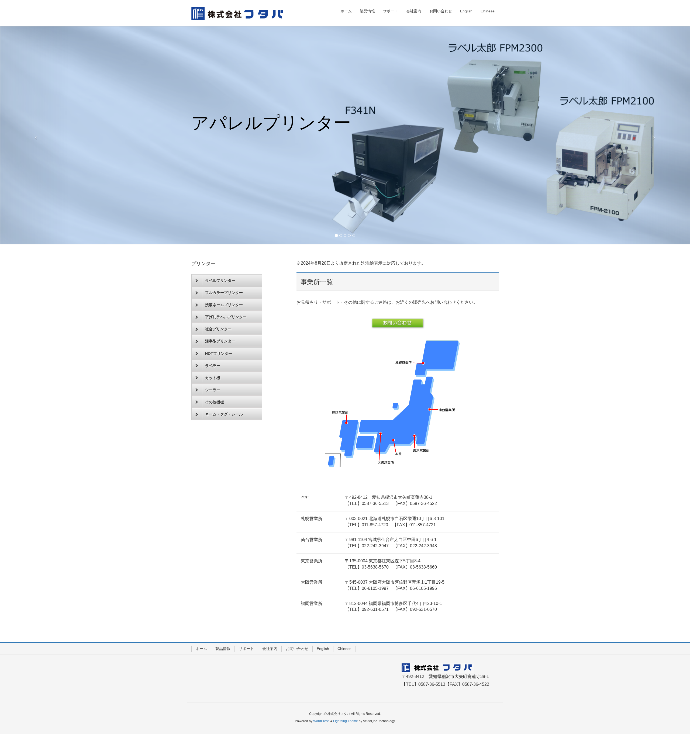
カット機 (212, 378)
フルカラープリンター (224, 292)
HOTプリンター (218, 353)
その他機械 (214, 402)
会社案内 (269, 648)
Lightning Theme (345, 721)
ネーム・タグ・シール (224, 414)
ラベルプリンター (220, 280)
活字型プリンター (220, 341)
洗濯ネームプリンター (224, 305)
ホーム (201, 648)
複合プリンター (218, 329)
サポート (246, 648)
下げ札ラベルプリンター (226, 317)
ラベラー (212, 365)
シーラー (212, 390)
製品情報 (222, 648)
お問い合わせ (297, 648)
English (323, 648)
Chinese (344, 648)
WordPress (321, 721)
